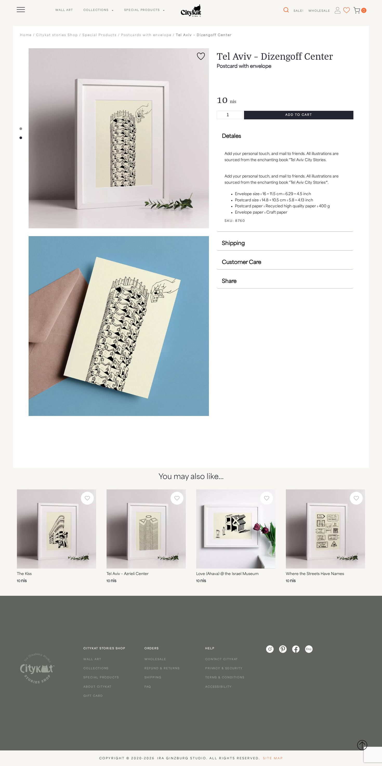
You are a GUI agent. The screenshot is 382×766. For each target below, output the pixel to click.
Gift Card (93, 696)
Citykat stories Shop (57, 35)
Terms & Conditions (225, 677)
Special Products (142, 10)
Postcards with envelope (146, 35)
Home (26, 35)
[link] (37, 668)
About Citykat (97, 687)
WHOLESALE (319, 11)
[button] (285, 136)
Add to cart (298, 115)
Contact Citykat (221, 659)
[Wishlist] (346, 10)
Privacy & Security (224, 668)
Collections (96, 10)
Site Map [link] (273, 758)
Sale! (299, 11)
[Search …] (285, 10)
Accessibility (218, 687)
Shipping (153, 677)
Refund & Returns (162, 668)
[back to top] (361, 744)
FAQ (148, 687)
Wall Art (64, 10)
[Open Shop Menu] (21, 9)
